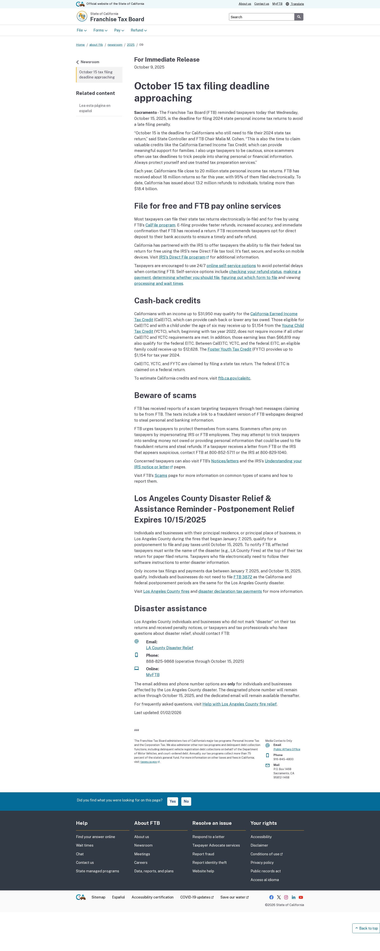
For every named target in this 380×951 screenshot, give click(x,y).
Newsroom (90, 62)
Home (80, 44)
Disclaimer (259, 845)
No (186, 801)
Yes (173, 801)
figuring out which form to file (249, 277)
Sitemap (98, 897)
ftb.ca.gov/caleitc (234, 378)
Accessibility (261, 837)
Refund (137, 30)
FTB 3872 (243, 577)
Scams (161, 475)
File (80, 30)
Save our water (234, 897)
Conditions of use (277, 854)
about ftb (96, 44)
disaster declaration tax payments (230, 591)
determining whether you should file (186, 277)
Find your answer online (95, 837)
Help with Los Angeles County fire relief (239, 704)
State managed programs (97, 871)
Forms (98, 30)
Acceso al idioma (265, 880)
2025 (131, 44)
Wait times (84, 845)
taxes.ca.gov (150, 761)
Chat (80, 854)
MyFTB (277, 3)
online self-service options (231, 265)
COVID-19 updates (197, 897)
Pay (117, 30)
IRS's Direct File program (184, 257)
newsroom (115, 44)
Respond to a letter (208, 837)
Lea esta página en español (94, 108)
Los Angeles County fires (166, 591)
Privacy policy (262, 862)
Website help (203, 871)
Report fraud (203, 854)
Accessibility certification (153, 897)
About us (245, 3)
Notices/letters (225, 461)
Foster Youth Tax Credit (229, 349)
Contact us (261, 3)
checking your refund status (255, 271)
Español (118, 897)
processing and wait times (158, 283)
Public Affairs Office (287, 749)
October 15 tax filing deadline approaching (97, 74)
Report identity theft (209, 862)
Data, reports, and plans (154, 871)
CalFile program (160, 225)
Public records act (266, 871)
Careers (140, 862)
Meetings (142, 854)
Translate (297, 4)
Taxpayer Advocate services (216, 845)
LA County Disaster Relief (169, 647)
